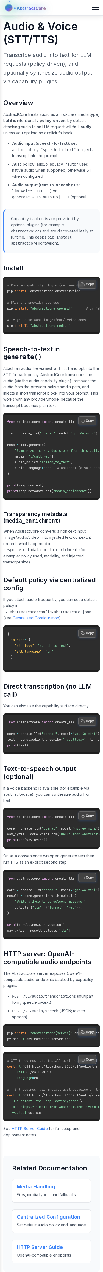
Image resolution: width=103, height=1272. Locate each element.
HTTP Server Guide (30, 1128)
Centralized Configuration (36, 618)
